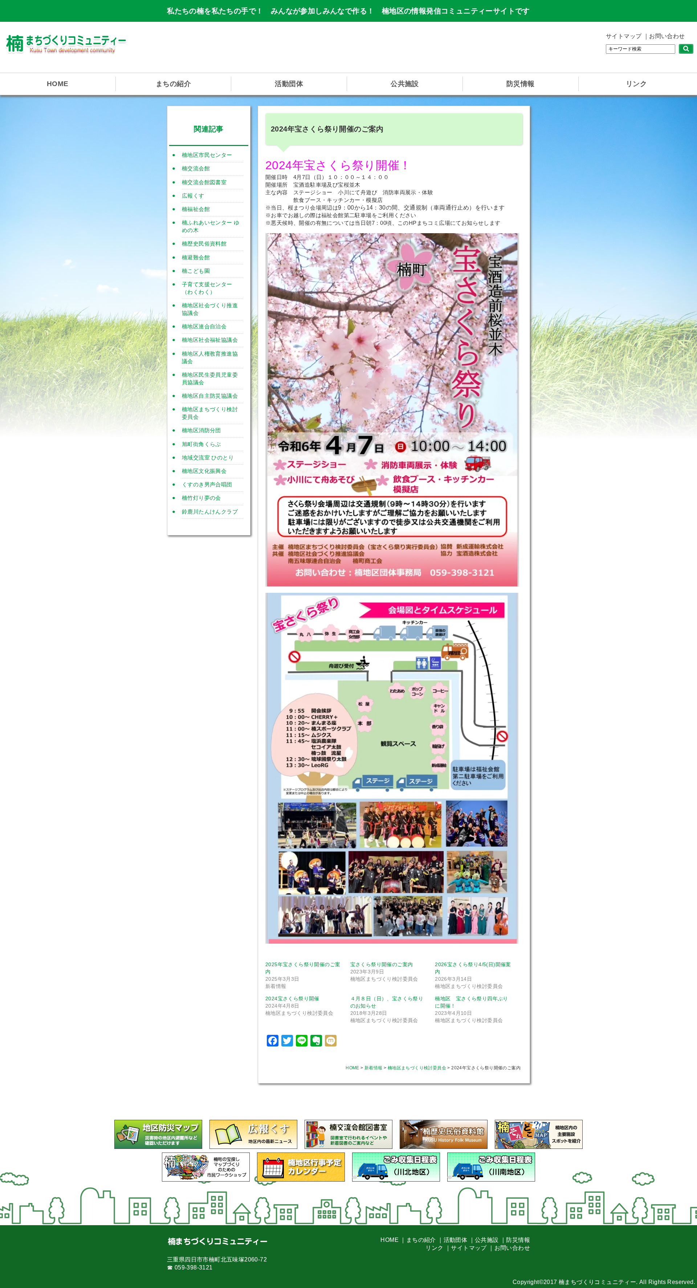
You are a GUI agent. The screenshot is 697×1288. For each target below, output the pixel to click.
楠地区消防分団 (201, 430)
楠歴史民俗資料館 (204, 243)
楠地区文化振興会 (204, 471)
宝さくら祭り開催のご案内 (381, 964)
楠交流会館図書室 (204, 182)
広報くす (193, 196)
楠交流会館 (196, 168)
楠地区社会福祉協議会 (210, 340)
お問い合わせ (667, 36)
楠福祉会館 (196, 209)
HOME (58, 84)
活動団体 (289, 84)
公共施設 (405, 84)
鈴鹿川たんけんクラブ (210, 512)
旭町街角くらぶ (201, 444)
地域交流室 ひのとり (208, 457)
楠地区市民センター (207, 155)
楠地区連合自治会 (204, 326)
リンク (636, 84)
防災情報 (520, 84)
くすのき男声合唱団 (207, 484)
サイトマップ (623, 36)
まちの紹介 (173, 84)
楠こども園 (196, 271)
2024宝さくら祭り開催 (292, 998)
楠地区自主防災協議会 (210, 396)
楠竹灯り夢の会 (201, 498)
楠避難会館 (196, 257)
